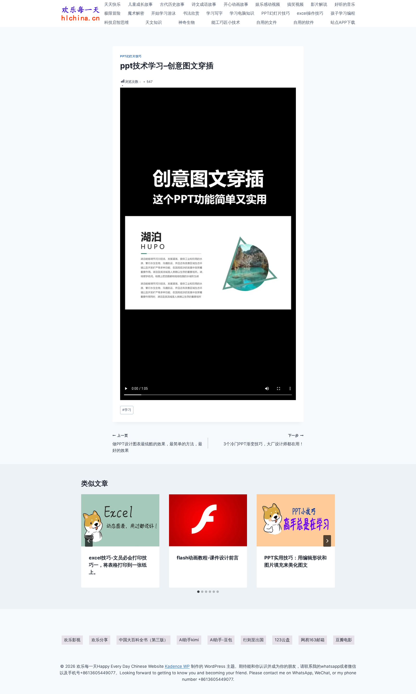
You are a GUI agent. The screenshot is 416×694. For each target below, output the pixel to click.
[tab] (198, 591)
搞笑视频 (295, 4)
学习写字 (214, 13)
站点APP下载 (343, 22)
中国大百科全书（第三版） (143, 639)
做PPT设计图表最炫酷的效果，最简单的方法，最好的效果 (157, 443)
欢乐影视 (72, 639)
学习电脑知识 (242, 13)
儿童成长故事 (140, 4)
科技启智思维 (116, 22)
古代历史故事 (172, 4)
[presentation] (120, 520)
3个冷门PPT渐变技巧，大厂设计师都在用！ (263, 440)
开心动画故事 (236, 4)
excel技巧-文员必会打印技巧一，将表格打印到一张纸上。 (118, 565)
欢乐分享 (99, 639)
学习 (126, 410)
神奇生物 (186, 22)
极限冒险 (112, 13)
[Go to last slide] (89, 541)
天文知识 (153, 22)
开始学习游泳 (163, 13)
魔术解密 (136, 13)
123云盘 (282, 639)
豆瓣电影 (344, 639)
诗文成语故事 (204, 4)
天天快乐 (112, 4)
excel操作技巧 (310, 13)
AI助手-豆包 (221, 639)
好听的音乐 (345, 4)
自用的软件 (303, 22)
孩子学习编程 (343, 13)
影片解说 (319, 4)
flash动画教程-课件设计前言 (208, 558)
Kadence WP (177, 666)
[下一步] (327, 541)
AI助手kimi (189, 639)
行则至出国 (253, 639)
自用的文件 (266, 22)
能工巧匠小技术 (225, 22)
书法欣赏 (191, 13)
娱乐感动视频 (267, 4)
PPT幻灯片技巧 (275, 13)
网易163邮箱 (313, 639)
